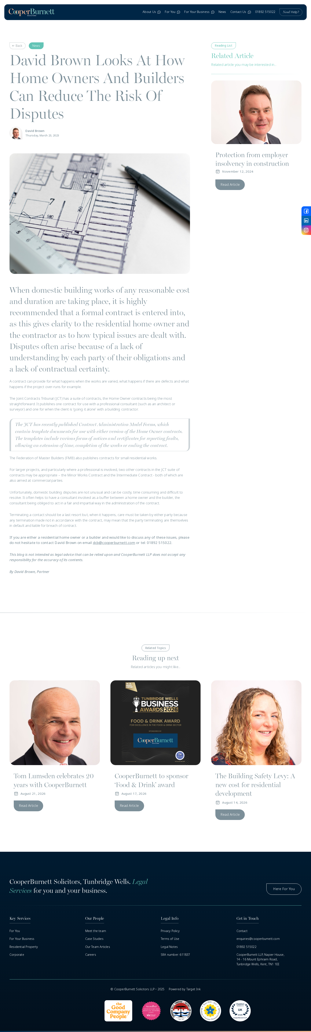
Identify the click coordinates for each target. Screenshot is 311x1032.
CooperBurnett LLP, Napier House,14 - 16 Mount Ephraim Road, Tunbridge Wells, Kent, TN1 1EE (260, 959)
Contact (242, 931)
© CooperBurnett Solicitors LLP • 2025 (137, 989)
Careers (90, 955)
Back (19, 46)
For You (15, 931)
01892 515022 (265, 12)
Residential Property (24, 947)
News (222, 12)
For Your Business (22, 939)
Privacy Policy (170, 931)
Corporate (17, 955)
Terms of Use (170, 939)
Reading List (223, 45)
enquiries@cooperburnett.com (258, 939)
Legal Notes (169, 947)
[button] (151, 11)
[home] (32, 12)
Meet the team (95, 931)
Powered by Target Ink (185, 989)
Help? (291, 12)
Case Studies (94, 939)
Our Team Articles (97, 947)
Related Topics (155, 648)
